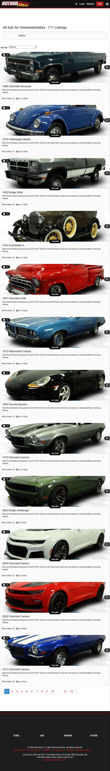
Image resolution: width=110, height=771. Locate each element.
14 (64, 691)
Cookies (46, 750)
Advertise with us (83, 750)
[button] (107, 67)
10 (52, 691)
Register (90, 4)
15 (71, 691)
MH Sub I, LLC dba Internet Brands (50, 747)
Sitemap (69, 750)
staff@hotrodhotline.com (55, 760)
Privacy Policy (34, 750)
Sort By (4, 47)
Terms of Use (19, 750)
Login (82, 4)
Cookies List (58, 750)
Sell (99, 4)
